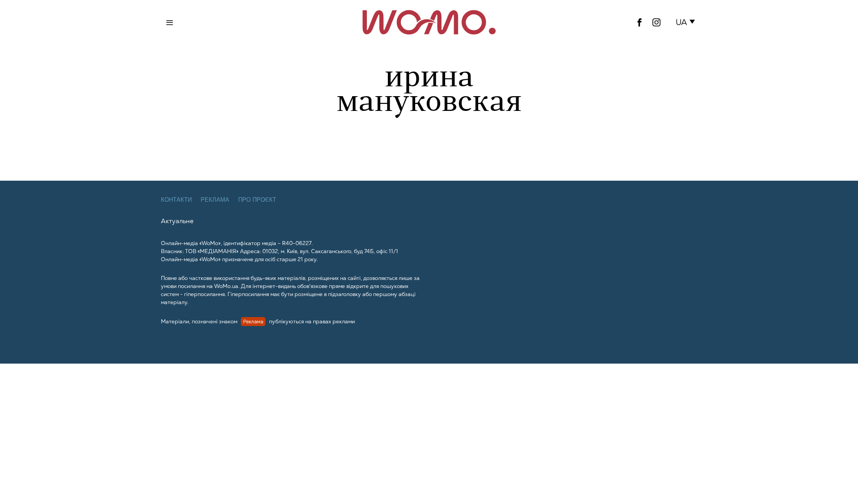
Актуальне (177, 221)
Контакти (176, 199)
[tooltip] (639, 22)
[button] (687, 22)
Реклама (215, 199)
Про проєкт (257, 199)
